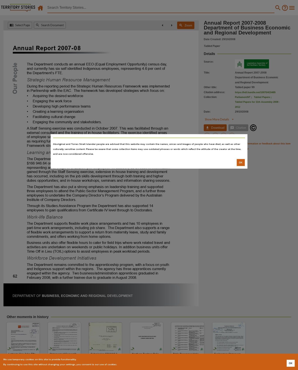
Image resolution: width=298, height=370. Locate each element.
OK (241, 162)
